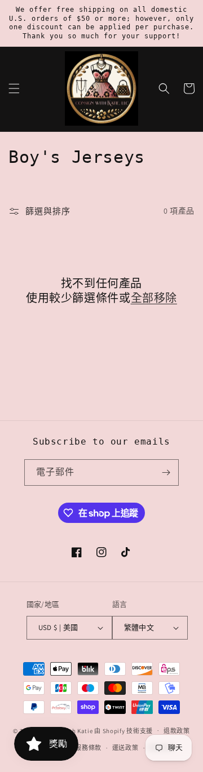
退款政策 (177, 731)
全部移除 (154, 298)
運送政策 (125, 748)
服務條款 (88, 748)
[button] (14, 88)
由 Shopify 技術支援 (123, 730)
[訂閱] (165, 472)
